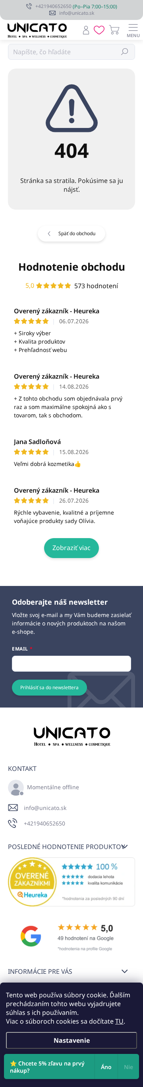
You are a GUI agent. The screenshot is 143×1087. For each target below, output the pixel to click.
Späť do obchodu (76, 233)
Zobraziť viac (71, 547)
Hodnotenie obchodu (71, 266)
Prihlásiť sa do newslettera (49, 687)
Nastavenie (72, 1040)
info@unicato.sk (45, 808)
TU (119, 1021)
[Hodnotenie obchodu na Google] (71, 936)
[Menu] (133, 30)
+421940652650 (44, 823)
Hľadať (125, 51)
